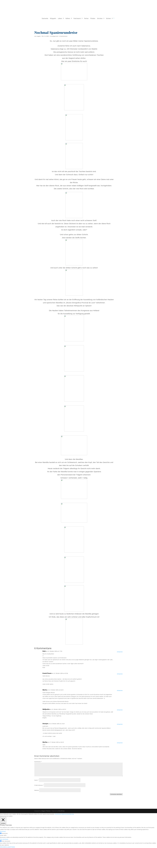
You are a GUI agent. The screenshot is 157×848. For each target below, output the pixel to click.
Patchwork (77, 18)
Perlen (86, 18)
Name (36, 780)
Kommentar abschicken (116, 794)
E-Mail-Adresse (39, 785)
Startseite (45, 18)
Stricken (100, 18)
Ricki (44, 651)
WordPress (61, 811)
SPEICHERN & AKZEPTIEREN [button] (7, 847)
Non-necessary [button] (4, 839)
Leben (60, 18)
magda (38, 36)
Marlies (45, 742)
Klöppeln (53, 18)
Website (36, 790)
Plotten (92, 18)
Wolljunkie (46, 709)
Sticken (108, 18)
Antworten (120, 652)
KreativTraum (47, 673)
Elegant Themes (45, 811)
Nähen (67, 18)
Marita (45, 690)
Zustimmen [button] (58, 814)
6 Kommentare (63, 36)
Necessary (5, 833)
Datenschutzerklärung (67, 814)
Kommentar (38, 761)
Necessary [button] (3, 831)
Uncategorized (54, 36)
